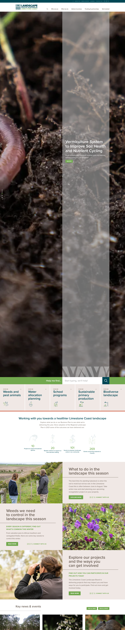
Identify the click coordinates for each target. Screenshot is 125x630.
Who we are (54, 9)
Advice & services (76, 9)
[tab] (2, 190)
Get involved (105, 9)
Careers (92, 1)
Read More (75, 593)
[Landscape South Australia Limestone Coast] (26, 7)
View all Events (103, 608)
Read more (12, 544)
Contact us (99, 1)
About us (77, 1)
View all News (92, 608)
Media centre (85, 1)
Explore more (76, 497)
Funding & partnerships (92, 9)
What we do (64, 9)
